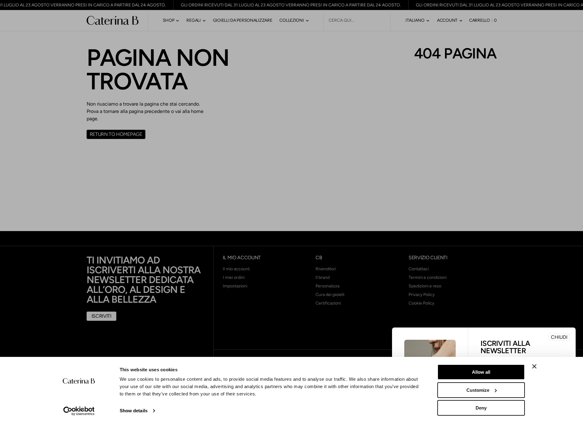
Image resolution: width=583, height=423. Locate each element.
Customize (477, 390)
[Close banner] (534, 366)
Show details (134, 410)
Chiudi (559, 337)
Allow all (481, 372)
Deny (481, 407)
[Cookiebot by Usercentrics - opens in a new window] (79, 411)
